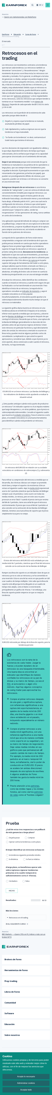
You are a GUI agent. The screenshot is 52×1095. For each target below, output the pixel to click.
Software (9, 1013)
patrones (35, 786)
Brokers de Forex (13, 959)
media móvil (34, 488)
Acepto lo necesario (26, 1076)
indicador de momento (31, 291)
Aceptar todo (26, 1090)
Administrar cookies (26, 1083)
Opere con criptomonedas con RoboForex (20, 17)
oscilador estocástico (22, 415)
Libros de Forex (12, 991)
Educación (10, 1024)
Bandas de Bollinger (16, 316)
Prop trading (11, 981)
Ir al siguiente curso (16, 924)
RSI (8, 684)
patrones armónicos (22, 96)
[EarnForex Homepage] (14, 5)
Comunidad (10, 1002)
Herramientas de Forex (16, 970)
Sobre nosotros (12, 1035)
